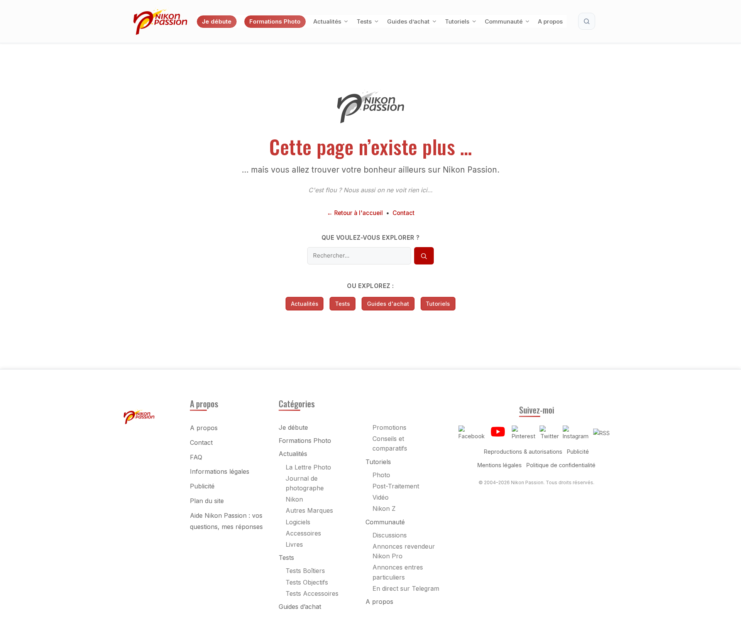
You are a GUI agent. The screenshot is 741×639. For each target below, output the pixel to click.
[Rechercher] (423, 256)
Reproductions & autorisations (523, 451)
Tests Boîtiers (305, 571)
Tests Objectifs (307, 582)
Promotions (389, 427)
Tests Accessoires (312, 593)
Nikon (294, 499)
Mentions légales (499, 465)
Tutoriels (457, 21)
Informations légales (219, 471)
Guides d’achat (408, 21)
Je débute (217, 21)
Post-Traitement (395, 486)
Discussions (389, 535)
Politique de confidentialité (561, 465)
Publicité (202, 486)
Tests (364, 21)
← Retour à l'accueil (355, 213)
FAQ (196, 457)
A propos (550, 21)
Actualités (327, 21)
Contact (403, 213)
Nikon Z (384, 508)
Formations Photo (275, 21)
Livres (294, 544)
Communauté (504, 21)
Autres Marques (309, 510)
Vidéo (380, 497)
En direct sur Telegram (405, 588)
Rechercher (586, 21)
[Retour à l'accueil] (370, 121)
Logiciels (298, 522)
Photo (381, 475)
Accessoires (303, 533)
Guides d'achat (388, 303)
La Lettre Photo (308, 467)
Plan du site (207, 501)
